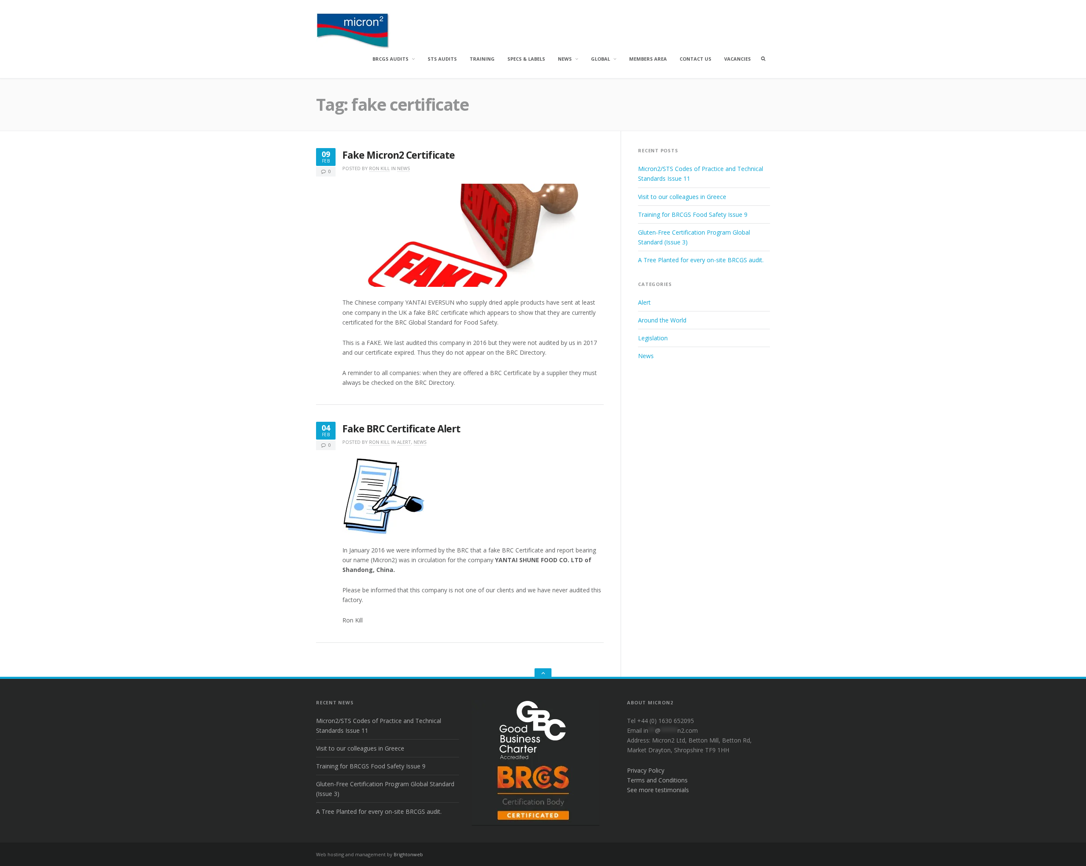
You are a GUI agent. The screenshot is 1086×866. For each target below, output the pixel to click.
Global (600, 59)
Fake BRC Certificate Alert (401, 429)
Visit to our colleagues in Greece (682, 197)
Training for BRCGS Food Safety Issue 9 (692, 214)
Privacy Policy (645, 770)
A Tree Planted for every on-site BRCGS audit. (701, 260)
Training (482, 59)
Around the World (662, 320)
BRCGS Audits (390, 59)
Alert (404, 442)
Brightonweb (408, 854)
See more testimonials (658, 790)
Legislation (653, 338)
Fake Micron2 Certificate (398, 155)
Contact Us (695, 59)
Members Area (648, 59)
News (565, 59)
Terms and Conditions (657, 780)
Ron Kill (379, 168)
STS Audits (442, 59)
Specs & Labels (526, 59)
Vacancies (737, 59)
